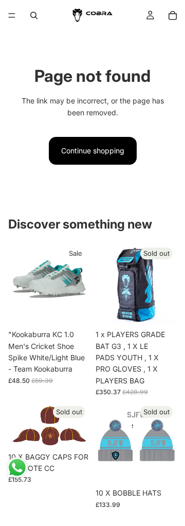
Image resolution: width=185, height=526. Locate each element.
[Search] (34, 15)
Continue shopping (92, 150)
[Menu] (12, 15)
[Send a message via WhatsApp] (17, 467)
